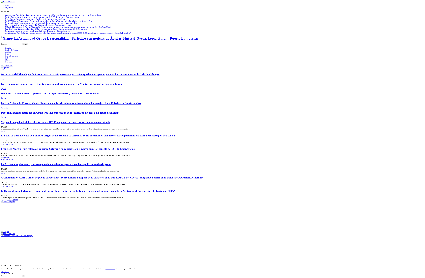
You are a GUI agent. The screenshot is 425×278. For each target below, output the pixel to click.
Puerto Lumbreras (11, 56)
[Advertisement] (17, 216)
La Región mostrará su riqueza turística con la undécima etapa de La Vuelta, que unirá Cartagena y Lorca (42, 17)
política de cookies (110, 269)
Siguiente (15, 200)
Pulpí (7, 58)
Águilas (8, 52)
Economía (8, 62)
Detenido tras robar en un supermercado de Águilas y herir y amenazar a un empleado (35, 19)
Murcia (7, 60)
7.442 (9, 200)
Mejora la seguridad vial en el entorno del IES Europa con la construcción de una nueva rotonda (38, 25)
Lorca (7, 54)
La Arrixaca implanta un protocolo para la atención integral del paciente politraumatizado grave (38, 31)
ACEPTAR (5, 272)
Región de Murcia (11, 50)
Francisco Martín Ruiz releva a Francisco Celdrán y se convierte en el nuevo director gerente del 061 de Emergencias (46, 29)
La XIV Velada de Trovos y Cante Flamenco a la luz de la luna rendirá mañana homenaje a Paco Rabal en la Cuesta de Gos (48, 21)
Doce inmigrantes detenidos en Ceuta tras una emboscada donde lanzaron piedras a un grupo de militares (41, 23)
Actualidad (5, 108)
